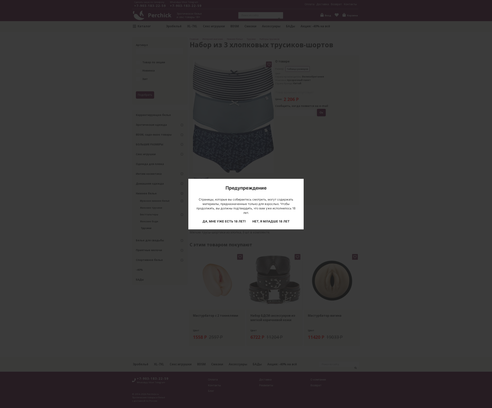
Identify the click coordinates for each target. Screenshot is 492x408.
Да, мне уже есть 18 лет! (224, 221)
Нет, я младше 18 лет (271, 221)
